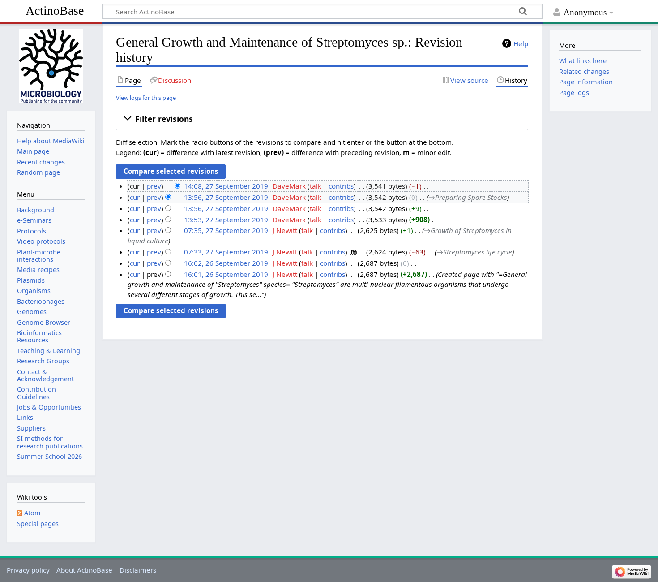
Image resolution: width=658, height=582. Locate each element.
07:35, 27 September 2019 (226, 230)
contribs (341, 185)
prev (154, 185)
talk (315, 185)
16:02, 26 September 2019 (226, 263)
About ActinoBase (84, 569)
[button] (322, 118)
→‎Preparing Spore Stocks (467, 197)
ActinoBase (55, 10)
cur (135, 197)
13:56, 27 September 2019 (226, 197)
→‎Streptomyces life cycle (474, 251)
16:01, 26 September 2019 (226, 274)
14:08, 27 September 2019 (226, 185)
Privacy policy (28, 569)
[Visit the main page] (50, 66)
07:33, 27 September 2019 (226, 251)
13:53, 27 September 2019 (226, 219)
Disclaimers (138, 569)
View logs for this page (146, 98)
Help (520, 43)
